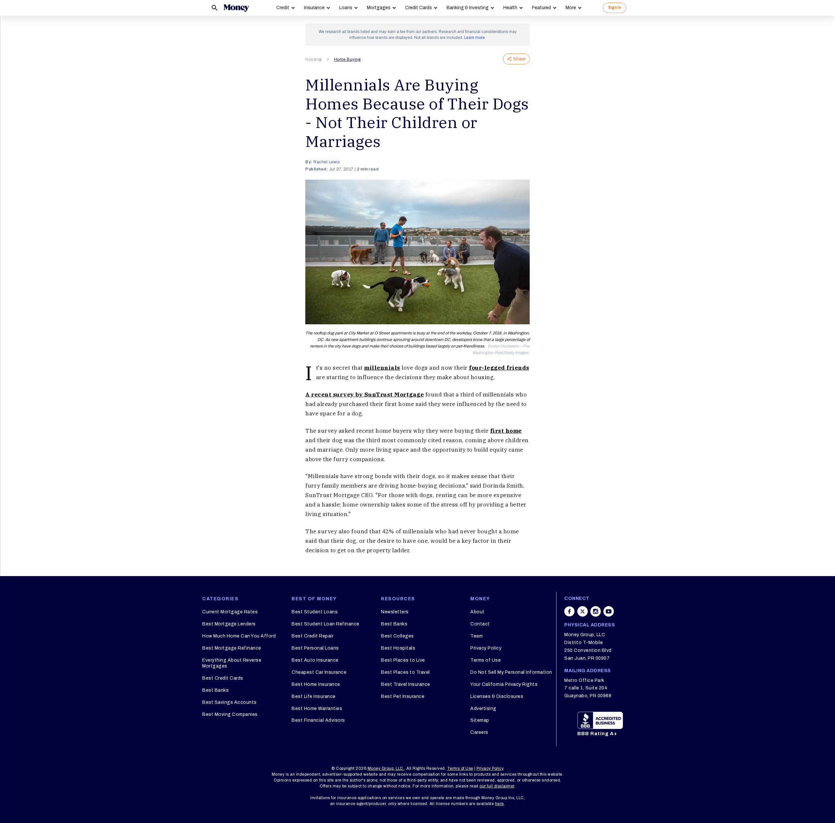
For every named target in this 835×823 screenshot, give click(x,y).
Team (476, 636)
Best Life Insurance (314, 696)
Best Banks (215, 690)
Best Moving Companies (230, 714)
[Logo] (236, 8)
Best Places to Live (403, 660)
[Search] (214, 8)
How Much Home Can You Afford (239, 636)
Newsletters (395, 611)
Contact (480, 623)
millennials (382, 367)
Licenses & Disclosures (496, 696)
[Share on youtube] (608, 611)
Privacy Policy (485, 648)
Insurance (314, 7)
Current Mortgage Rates (230, 611)
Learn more (474, 37)
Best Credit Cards (222, 678)
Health (510, 7)
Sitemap (479, 720)
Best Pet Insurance (402, 696)
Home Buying (347, 59)
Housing (313, 59)
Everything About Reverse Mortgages (231, 663)
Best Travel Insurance (405, 684)
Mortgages (378, 7)
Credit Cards (418, 7)
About (477, 611)
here (499, 803)
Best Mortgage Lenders (229, 623)
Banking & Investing (468, 7)
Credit (282, 7)
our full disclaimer (496, 786)
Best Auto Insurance (315, 660)
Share (519, 58)
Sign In (614, 7)
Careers (479, 732)
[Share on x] (582, 611)
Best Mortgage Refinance (231, 648)
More (571, 7)
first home (506, 430)
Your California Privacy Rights (504, 684)
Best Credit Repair (312, 636)
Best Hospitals (398, 648)
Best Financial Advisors (318, 720)
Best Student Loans (315, 611)
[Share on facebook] (569, 611)
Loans (345, 7)
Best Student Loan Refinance (325, 623)
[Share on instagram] (595, 611)
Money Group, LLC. (386, 768)
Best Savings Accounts (229, 702)
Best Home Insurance (316, 684)
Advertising (483, 708)
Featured (541, 7)
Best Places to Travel (405, 672)
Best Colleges (397, 636)
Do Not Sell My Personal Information (511, 672)
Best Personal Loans (315, 648)
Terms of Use (485, 660)
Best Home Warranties (317, 708)
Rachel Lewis (326, 162)
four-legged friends (499, 367)
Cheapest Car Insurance (319, 672)
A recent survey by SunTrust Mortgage (364, 394)
